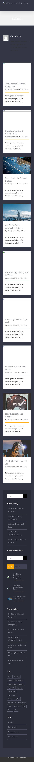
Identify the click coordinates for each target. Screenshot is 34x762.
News (26, 89)
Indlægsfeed (12, 727)
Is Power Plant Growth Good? (17, 352)
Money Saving (12, 695)
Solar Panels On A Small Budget (17, 164)
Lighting (19, 688)
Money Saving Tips (14, 699)
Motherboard (12, 702)
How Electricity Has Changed (17, 399)
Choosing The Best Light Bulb (17, 305)
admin (9, 89)
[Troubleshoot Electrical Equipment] (9, 577)
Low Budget (11, 691)
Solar (9, 706)
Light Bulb (11, 688)
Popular (10, 567)
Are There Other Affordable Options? (17, 211)
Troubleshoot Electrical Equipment (17, 69)
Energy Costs (19, 680)
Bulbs (10, 677)
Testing (10, 710)
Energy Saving (12, 684)
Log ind (10, 722)
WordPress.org (13, 737)
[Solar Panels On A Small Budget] (9, 599)
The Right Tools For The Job (17, 447)
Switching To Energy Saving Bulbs (17, 116)
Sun (24, 706)
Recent (17, 567)
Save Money (22, 702)
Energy (10, 680)
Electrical (16, 677)
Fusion (21, 684)
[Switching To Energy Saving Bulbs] (9, 588)
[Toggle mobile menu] (30, 8)
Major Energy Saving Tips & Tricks (17, 258)
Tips (16, 710)
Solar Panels (17, 706)
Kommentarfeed (13, 732)
